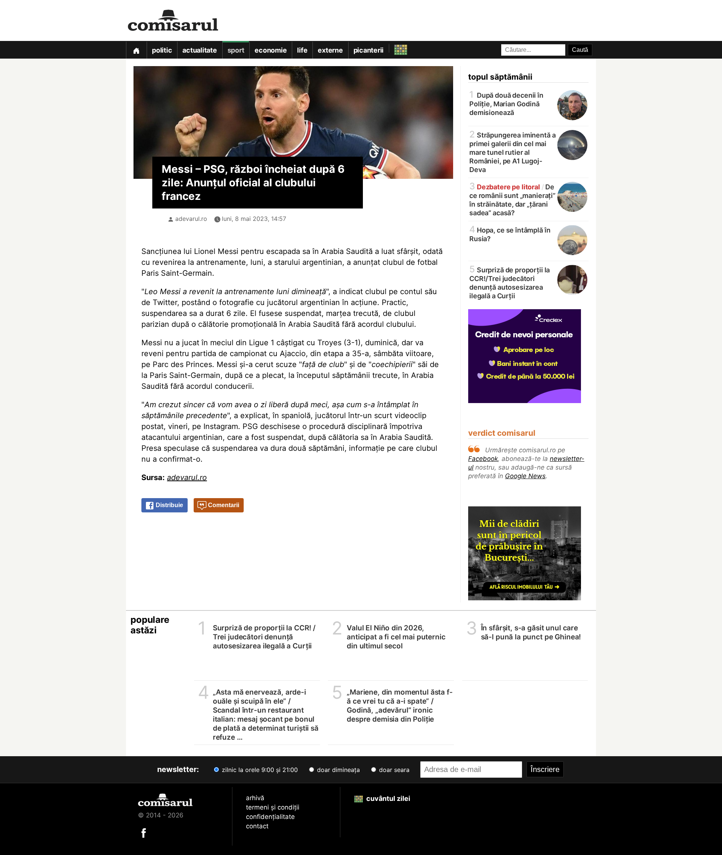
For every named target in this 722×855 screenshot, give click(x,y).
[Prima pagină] (136, 50)
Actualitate (199, 50)
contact (257, 826)
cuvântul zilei (387, 798)
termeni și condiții (272, 807)
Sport (236, 50)
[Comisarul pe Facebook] (143, 832)
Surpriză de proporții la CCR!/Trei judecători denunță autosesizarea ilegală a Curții (509, 282)
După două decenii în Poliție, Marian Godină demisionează (506, 103)
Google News (525, 476)
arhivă (255, 798)
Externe (330, 50)
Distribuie (168, 505)
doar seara (393, 769)
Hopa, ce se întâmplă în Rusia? (509, 234)
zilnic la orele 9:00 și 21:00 (259, 769)
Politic (162, 50)
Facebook (483, 458)
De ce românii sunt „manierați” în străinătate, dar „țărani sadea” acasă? (512, 199)
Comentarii (222, 505)
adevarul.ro (191, 218)
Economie (271, 50)
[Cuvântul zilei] (394, 48)
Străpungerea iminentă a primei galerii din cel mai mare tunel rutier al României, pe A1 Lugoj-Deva (512, 152)
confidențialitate (270, 816)
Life (302, 50)
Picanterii (368, 50)
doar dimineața (337, 769)
